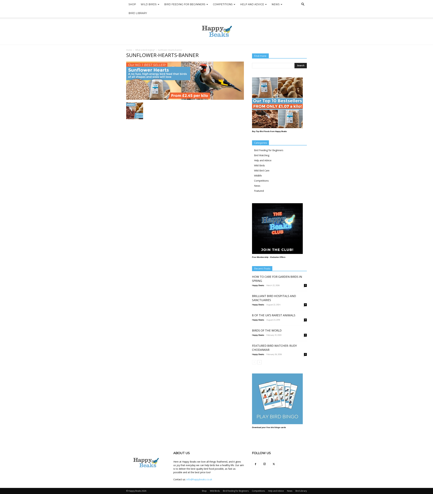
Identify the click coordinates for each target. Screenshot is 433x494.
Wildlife (258, 175)
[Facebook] (255, 464)
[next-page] (259, 362)
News (276, 4)
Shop (132, 4)
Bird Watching (261, 155)
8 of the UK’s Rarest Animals (273, 315)
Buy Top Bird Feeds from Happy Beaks (269, 131)
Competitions (223, 4)
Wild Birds (149, 4)
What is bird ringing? (145, 50)
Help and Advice (252, 4)
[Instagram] (264, 464)
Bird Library (138, 13)
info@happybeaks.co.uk (199, 479)
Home (129, 50)
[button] (303, 4)
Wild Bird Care (261, 170)
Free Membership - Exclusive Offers (268, 257)
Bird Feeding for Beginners (184, 4)
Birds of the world (267, 330)
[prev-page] (254, 362)
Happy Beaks (258, 285)
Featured (259, 190)
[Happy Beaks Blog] (216, 31)
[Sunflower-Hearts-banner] (185, 98)
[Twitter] (273, 464)
